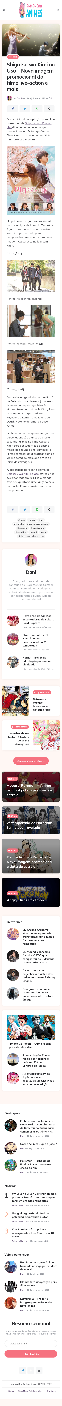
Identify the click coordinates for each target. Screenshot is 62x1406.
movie (43, 532)
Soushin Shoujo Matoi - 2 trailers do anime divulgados (18, 739)
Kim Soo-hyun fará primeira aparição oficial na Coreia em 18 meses (33, 1233)
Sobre (11, 1391)
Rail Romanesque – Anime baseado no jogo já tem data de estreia (38, 1266)
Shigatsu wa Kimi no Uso (23, 473)
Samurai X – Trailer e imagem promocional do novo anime (36, 1302)
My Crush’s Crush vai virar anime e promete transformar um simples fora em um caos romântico (38, 937)
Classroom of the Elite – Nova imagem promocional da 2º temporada (38, 640)
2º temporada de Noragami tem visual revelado (30, 825)
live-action (20, 532)
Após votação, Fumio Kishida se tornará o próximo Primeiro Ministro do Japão (36, 1060)
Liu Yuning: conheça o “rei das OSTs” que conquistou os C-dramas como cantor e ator (38, 957)
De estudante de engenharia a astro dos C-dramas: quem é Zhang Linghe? (39, 976)
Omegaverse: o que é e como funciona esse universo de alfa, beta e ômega (38, 994)
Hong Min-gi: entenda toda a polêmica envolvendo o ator (30, 1215)
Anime (21, 520)
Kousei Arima (37, 528)
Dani (19, 98)
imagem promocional (37, 524)
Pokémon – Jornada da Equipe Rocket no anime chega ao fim (35, 1164)
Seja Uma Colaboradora (30, 1391)
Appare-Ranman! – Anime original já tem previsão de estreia (29, 790)
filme (41, 520)
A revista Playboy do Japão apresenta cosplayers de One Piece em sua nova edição (38, 1079)
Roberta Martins (19, 1205)
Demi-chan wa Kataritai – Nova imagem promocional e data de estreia (30, 862)
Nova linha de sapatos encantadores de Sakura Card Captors (38, 619)
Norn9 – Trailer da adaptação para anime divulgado (37, 661)
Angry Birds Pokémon (25, 900)
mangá (33, 532)
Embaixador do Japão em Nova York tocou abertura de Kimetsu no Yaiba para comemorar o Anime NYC (37, 1126)
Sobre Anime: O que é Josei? (38, 1144)
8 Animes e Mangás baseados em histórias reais (42, 704)
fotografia (19, 524)
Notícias (13, 57)
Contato (51, 1391)
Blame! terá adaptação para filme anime (38, 1283)
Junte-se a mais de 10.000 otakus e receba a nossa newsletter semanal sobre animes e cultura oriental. (31, 1332)
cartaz (31, 520)
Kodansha (22, 528)
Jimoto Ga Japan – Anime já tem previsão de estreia (30, 1045)
